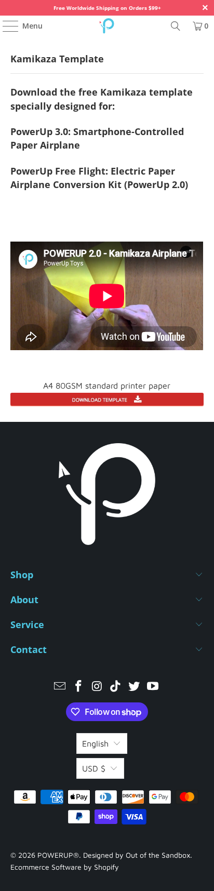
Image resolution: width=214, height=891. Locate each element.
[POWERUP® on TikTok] (116, 687)
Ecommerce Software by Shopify (64, 866)
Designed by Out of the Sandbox (136, 854)
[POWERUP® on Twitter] (134, 687)
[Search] (175, 26)
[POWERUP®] (107, 26)
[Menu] (5, 26)
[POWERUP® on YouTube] (152, 687)
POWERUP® (58, 854)
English (95, 743)
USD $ (93, 768)
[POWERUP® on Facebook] (79, 687)
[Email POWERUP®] (60, 687)
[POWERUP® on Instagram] (97, 687)
